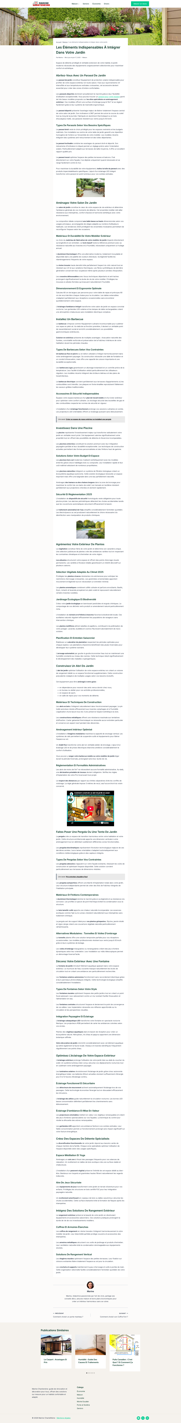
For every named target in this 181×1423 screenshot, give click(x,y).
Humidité (80, 1398)
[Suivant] (136, 1353)
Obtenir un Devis (140, 4)
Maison (84, 57)
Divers (106, 4)
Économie (96, 4)
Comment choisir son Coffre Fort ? (114, 1315)
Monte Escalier (83, 1402)
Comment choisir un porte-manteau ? (68, 1315)
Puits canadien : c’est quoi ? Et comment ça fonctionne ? (123, 1362)
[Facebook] (138, 1418)
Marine (90, 1291)
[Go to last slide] (44, 1353)
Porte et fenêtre (83, 1405)
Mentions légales (64, 1418)
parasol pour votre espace (109, 97)
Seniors (86, 4)
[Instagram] (147, 1418)
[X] (143, 1418)
